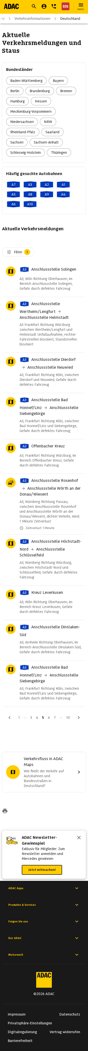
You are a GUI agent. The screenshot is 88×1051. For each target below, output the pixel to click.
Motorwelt (15, 954)
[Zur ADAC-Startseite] (11, 6)
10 (68, 717)
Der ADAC (15, 938)
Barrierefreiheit (20, 1041)
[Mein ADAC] (44, 6)
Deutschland (70, 18)
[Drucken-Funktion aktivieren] (5, 811)
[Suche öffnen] (34, 6)
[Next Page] (79, 717)
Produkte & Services (22, 905)
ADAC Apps (15, 888)
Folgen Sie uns (18, 921)
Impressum (17, 1014)
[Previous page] (9, 717)
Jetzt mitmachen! (42, 870)
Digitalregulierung (22, 1032)
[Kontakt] (54, 6)
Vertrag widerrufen (65, 1032)
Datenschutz (69, 1014)
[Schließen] (79, 838)
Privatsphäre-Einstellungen (30, 1023)
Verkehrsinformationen (32, 18)
